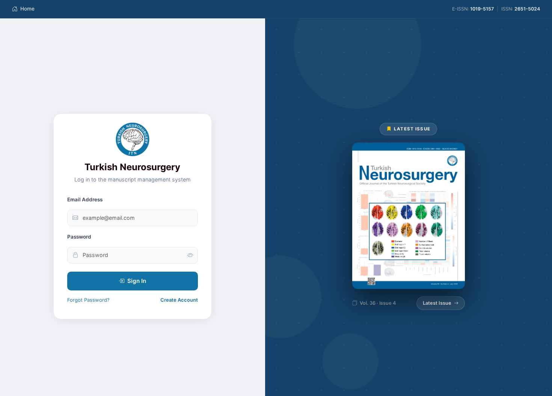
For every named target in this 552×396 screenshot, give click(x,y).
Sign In (136, 280)
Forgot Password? (88, 300)
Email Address (85, 199)
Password (79, 237)
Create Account (179, 300)
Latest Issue (437, 303)
